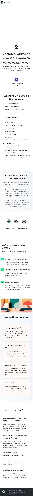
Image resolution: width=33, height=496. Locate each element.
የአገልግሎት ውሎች (13, 490)
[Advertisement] (16, 22)
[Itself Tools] (16, 225)
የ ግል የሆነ (20, 490)
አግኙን (15, 493)
